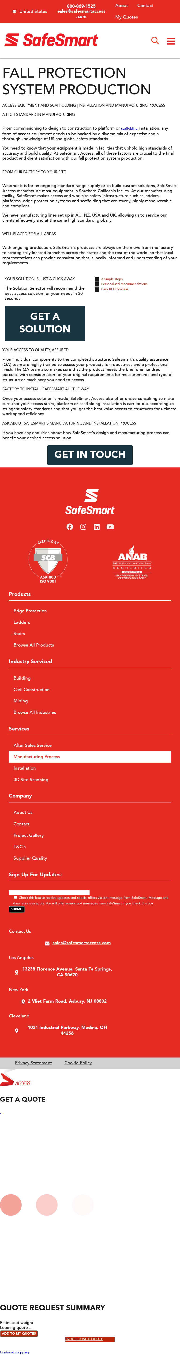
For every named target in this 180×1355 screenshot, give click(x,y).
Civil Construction (32, 689)
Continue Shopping (14, 1352)
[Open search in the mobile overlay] (155, 40)
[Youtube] (110, 527)
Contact (145, 5)
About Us (23, 812)
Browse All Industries (35, 712)
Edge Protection (30, 610)
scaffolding (129, 128)
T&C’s (20, 846)
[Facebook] (70, 527)
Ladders (22, 622)
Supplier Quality (30, 858)
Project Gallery (29, 835)
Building (22, 678)
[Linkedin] (97, 527)
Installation (25, 768)
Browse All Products (34, 645)
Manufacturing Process (37, 756)
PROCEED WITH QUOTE (84, 1339)
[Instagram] (83, 527)
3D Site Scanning (31, 779)
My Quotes (126, 17)
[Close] (0, 1112)
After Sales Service (33, 745)
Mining (21, 700)
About (121, 5)
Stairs (19, 633)
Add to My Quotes (19, 1333)
